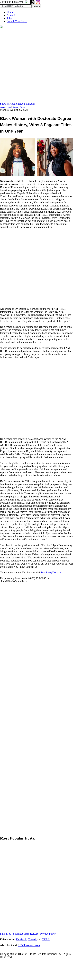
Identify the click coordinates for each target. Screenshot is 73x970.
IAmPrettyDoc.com (51, 572)
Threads (32, 939)
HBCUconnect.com (29, 945)
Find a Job (5, 933)
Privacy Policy (48, 933)
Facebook (21, 939)
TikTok (46, 939)
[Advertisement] (36, 65)
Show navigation (9, 103)
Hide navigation (26, 103)
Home (10, 12)
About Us (12, 15)
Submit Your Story (17, 21)
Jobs (9, 18)
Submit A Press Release (25, 933)
